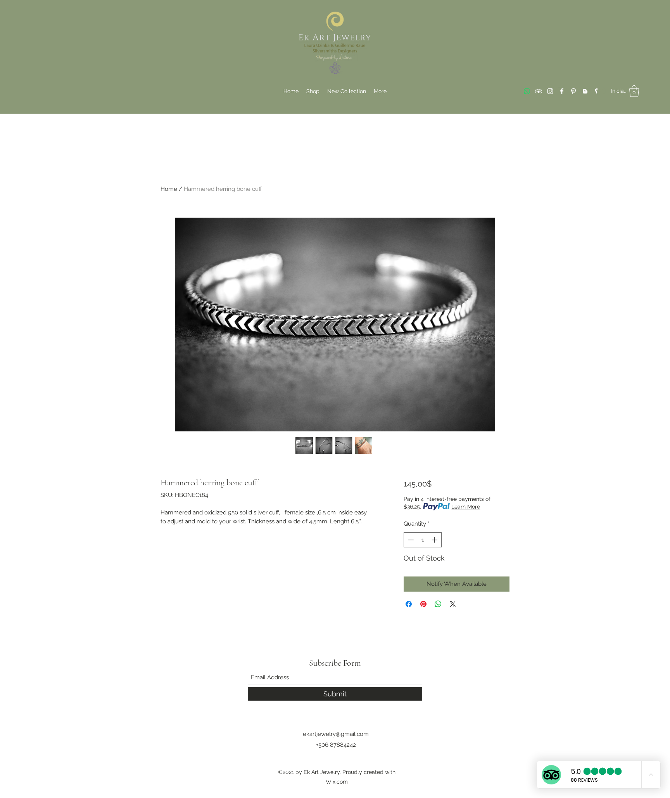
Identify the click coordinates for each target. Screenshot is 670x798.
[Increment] (435, 540)
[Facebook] (562, 91)
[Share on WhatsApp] (438, 604)
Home (169, 188)
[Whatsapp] (527, 91)
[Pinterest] (573, 91)
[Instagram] (550, 91)
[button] (634, 91)
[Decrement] (410, 540)
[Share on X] (453, 604)
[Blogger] (585, 91)
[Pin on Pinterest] (423, 604)
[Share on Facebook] (408, 604)
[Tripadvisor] (538, 91)
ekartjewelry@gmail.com (336, 733)
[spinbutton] (422, 540)
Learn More (465, 507)
